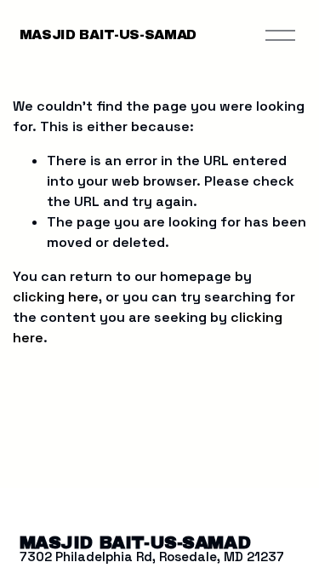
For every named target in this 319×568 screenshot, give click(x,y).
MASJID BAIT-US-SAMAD (108, 34)
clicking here (56, 297)
